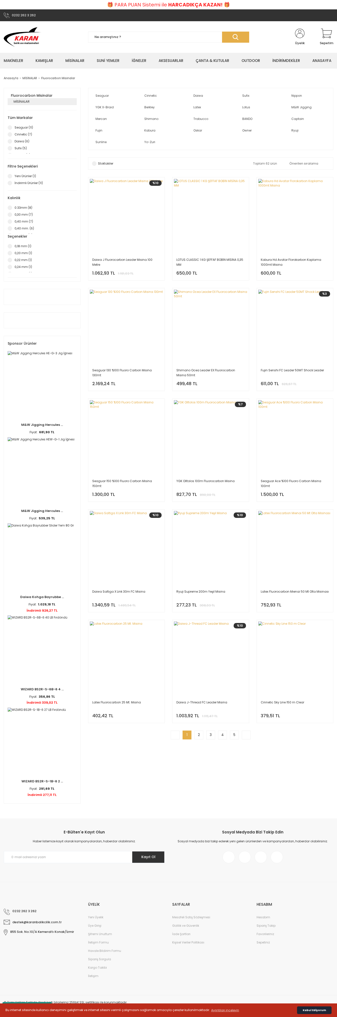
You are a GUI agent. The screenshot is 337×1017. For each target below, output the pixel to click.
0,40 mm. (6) (24, 228)
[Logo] (22, 37)
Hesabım (263, 917)
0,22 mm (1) (23, 260)
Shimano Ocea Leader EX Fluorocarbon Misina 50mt (205, 372)
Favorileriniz (265, 934)
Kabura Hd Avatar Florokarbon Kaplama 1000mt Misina (291, 262)
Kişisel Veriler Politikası (188, 942)
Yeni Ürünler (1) (25, 176)
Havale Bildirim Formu (104, 951)
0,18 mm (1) (23, 246)
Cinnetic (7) (23, 134)
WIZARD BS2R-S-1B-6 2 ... (42, 781)
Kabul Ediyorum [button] (314, 1010)
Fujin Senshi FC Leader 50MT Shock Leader (292, 370)
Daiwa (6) (22, 141)
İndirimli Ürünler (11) (29, 183)
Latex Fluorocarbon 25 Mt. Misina (116, 702)
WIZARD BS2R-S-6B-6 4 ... (42, 689)
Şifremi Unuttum (100, 934)
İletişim (93, 976)
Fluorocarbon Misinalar (58, 78)
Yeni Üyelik (95, 917)
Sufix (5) (21, 148)
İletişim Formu (98, 942)
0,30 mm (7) (24, 214)
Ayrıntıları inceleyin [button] (225, 1010)
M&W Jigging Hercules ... (42, 424)
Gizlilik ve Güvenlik (185, 925)
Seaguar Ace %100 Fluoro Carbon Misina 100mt (291, 483)
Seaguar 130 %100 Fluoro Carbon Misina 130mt (122, 372)
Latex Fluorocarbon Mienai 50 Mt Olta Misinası (295, 591)
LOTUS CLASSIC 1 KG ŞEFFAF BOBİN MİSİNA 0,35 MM (209, 262)
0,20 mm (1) (23, 253)
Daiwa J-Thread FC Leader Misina (201, 702)
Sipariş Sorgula (99, 959)
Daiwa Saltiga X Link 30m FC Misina (118, 591)
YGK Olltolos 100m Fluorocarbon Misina (205, 481)
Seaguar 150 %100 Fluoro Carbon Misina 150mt (122, 483)
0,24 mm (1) (23, 267)
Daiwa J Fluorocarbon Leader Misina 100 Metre (122, 262)
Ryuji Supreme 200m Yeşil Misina (200, 591)
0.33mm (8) (23, 208)
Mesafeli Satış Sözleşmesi (191, 917)
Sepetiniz (263, 942)
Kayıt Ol (148, 856)
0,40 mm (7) (24, 221)
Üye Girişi (94, 925)
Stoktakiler (105, 163)
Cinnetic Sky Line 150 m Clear (282, 702)
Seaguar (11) (24, 127)
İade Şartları (181, 934)
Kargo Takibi (97, 967)
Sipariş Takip (266, 925)
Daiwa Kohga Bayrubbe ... (42, 597)
